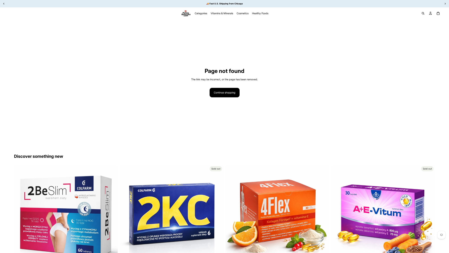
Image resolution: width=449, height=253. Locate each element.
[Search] (423, 13)
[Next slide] (112, 217)
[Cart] (438, 13)
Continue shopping (224, 92)
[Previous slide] (19, 217)
